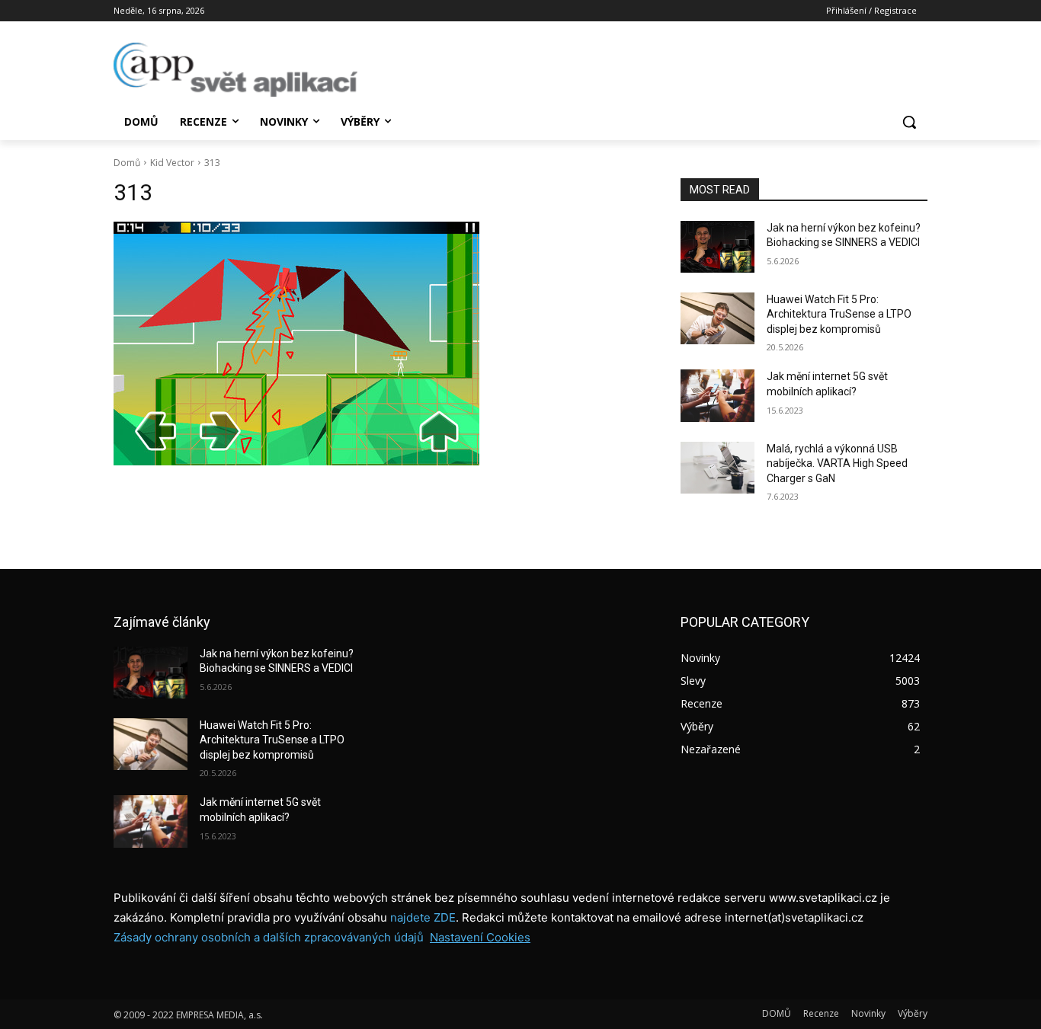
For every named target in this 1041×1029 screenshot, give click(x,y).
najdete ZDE (423, 917)
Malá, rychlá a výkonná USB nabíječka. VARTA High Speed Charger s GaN (837, 463)
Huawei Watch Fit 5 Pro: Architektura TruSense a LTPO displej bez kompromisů (839, 314)
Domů (127, 162)
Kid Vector (172, 162)
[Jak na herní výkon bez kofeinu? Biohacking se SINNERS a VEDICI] (717, 247)
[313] (379, 343)
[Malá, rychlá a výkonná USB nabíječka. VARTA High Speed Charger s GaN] (717, 468)
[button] (909, 122)
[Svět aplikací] (235, 70)
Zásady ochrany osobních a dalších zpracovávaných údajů (269, 937)
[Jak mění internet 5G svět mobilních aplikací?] (717, 395)
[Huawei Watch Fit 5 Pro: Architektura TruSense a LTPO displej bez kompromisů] (717, 318)
